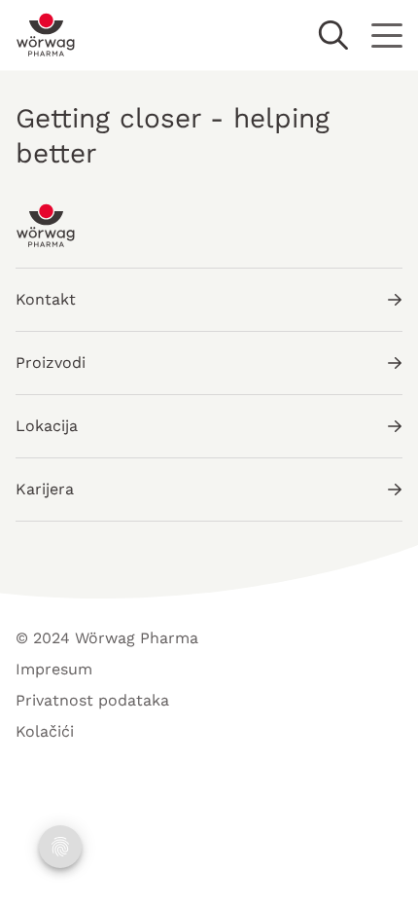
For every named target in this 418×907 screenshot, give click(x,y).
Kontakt (46, 299)
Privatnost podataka (92, 700)
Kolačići (45, 731)
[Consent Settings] (60, 846)
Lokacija (47, 426)
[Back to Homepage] (46, 35)
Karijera (45, 489)
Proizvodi (51, 362)
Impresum (54, 669)
